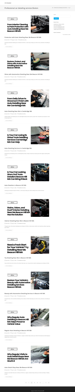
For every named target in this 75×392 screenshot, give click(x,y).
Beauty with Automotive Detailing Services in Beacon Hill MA (25, 293)
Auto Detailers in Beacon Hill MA (15, 185)
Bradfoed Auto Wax (22, 39)
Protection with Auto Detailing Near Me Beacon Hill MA (23, 37)
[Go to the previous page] (26, 383)
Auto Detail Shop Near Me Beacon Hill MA (18, 367)
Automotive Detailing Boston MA (59, 26)
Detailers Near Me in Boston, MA (59, 29)
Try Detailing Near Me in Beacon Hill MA (18, 258)
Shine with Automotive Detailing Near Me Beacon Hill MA (23, 74)
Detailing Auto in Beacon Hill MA (59, 24)
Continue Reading (9, 46)
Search (55, 14)
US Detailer (8, 3)
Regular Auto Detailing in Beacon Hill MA (18, 330)
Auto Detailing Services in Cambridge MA (18, 148)
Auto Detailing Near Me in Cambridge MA (18, 111)
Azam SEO (8, 39)
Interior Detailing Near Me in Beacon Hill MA (19, 221)
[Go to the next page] (49, 383)
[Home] (52, 7)
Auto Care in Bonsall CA (57, 25)
